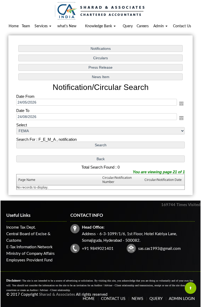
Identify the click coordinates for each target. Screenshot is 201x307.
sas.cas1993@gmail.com (159, 249)
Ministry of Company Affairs (30, 254)
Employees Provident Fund (29, 260)
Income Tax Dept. (21, 227)
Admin (159, 26)
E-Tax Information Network (29, 247)
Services (42, 26)
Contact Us (182, 26)
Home (14, 26)
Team (26, 26)
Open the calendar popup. (181, 103)
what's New (66, 26)
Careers (143, 26)
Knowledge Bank (99, 26)
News (137, 299)
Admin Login (182, 299)
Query (128, 26)
